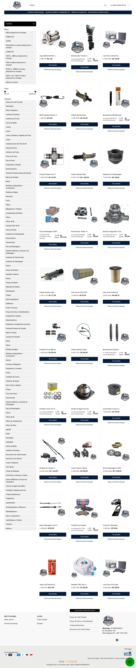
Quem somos (9, 619)
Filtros (9, 24)
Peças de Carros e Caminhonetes (58, 12)
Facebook (117, 640)
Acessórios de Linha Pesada (98, 12)
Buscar (105, 5)
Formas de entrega (10, 623)
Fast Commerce (108, 621)
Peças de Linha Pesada (36, 12)
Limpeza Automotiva (78, 12)
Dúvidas (40, 623)
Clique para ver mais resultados (84, 610)
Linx (17, 5)
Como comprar (42, 619)
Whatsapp (129, 661)
